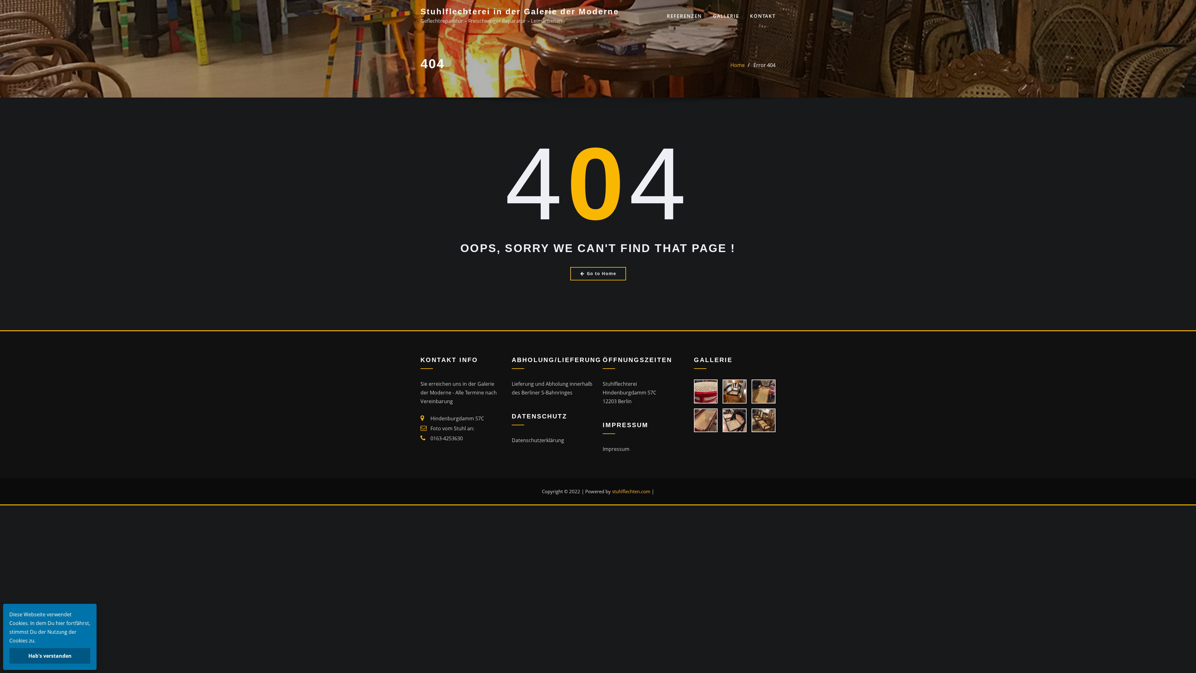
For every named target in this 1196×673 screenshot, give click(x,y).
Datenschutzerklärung (538, 440)
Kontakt (763, 16)
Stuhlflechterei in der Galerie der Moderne (519, 11)
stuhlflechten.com (631, 491)
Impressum (616, 449)
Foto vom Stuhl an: (452, 428)
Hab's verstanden (50, 655)
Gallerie (726, 16)
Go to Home (601, 273)
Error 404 (764, 65)
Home (737, 65)
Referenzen (684, 16)
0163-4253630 (446, 438)
